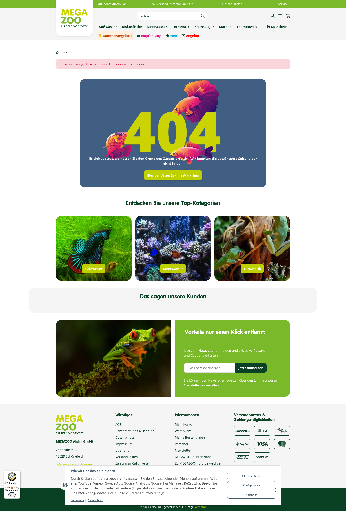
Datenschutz (95, 500)
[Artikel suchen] (202, 16)
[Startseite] (57, 52)
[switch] (12, 494)
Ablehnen (252, 494)
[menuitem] (108, 26)
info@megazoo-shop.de (74, 465)
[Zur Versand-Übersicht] (242, 430)
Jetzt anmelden (250, 368)
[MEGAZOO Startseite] (74, 17)
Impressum (77, 500)
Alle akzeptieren (251, 476)
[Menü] (18, 473)
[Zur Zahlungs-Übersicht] (282, 430)
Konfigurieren (251, 485)
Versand (200, 507)
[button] (282, 4)
